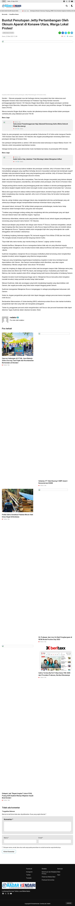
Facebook (29, 869)
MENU (4, 1)
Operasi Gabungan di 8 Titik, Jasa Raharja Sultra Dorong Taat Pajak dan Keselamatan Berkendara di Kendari (18, 360)
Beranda (4, 14)
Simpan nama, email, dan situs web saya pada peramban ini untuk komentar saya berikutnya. (32, 847)
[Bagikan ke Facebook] (62, 33)
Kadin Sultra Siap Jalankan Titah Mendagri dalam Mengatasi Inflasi (37, 159)
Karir (58, 875)
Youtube (28, 878)
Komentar (8, 819)
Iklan (58, 872)
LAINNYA (69, 903)
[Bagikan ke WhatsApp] (68, 33)
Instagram (29, 872)
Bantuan (60, 869)
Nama (6, 838)
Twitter (28, 875)
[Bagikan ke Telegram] (71, 33)
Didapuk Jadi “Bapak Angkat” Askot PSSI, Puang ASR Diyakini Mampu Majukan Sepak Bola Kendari (17, 796)
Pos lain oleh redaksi (17, 320)
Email (40, 838)
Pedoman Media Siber (48, 877)
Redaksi (44, 869)
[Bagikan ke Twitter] (65, 33)
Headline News (14, 14)
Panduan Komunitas (48, 880)
